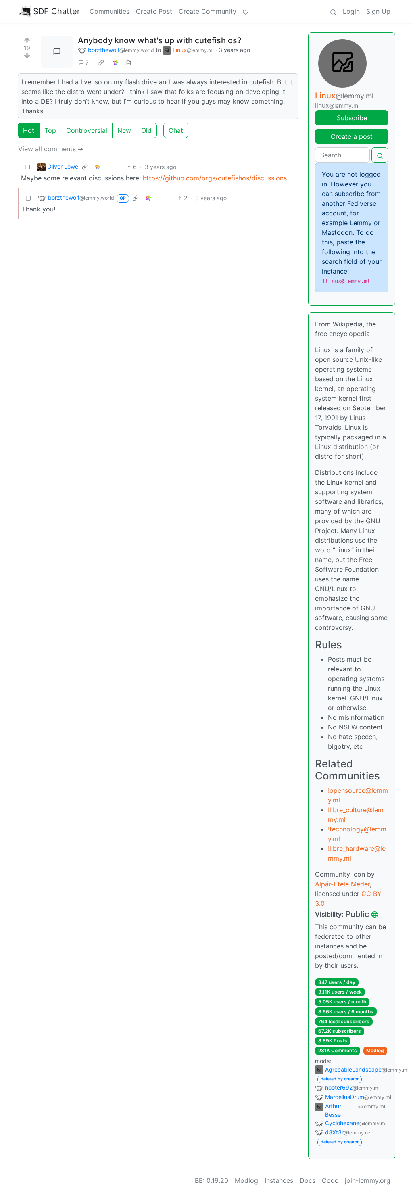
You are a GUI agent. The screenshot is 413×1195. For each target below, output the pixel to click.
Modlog (375, 1050)
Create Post (154, 11)
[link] (100, 62)
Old (146, 130)
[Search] (333, 11)
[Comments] (57, 52)
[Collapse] (27, 167)
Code (330, 1180)
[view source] (128, 62)
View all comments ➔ (50, 149)
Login (351, 11)
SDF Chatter (56, 11)
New (124, 130)
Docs (307, 1180)
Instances (279, 1180)
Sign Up (378, 11)
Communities (109, 11)
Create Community (207, 11)
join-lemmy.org (367, 1180)
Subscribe (352, 118)
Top (50, 130)
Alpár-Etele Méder (342, 884)
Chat (176, 130)
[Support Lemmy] (246, 11)
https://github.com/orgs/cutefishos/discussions (215, 178)
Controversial (86, 130)
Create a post (352, 136)
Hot (28, 130)
